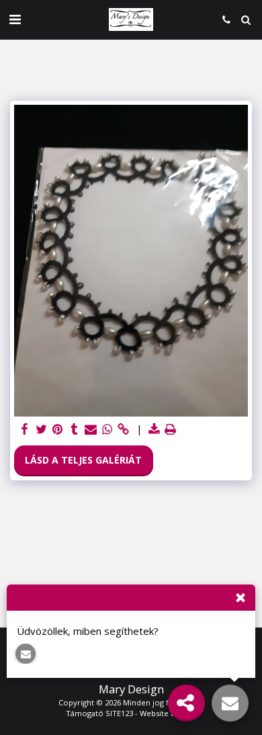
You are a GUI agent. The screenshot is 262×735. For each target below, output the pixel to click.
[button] (14, 19)
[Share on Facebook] (25, 429)
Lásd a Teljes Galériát (83, 459)
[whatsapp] (107, 429)
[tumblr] (75, 429)
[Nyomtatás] (171, 429)
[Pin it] (58, 429)
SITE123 (119, 713)
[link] (124, 429)
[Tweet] (42, 429)
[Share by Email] (91, 429)
